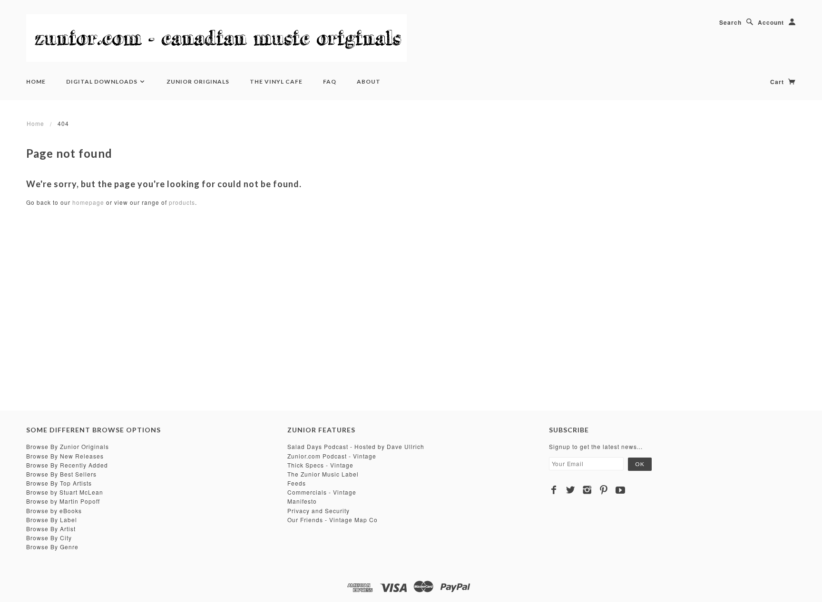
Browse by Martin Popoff (63, 501)
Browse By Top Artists (59, 483)
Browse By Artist (51, 529)
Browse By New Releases (65, 456)
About (369, 81)
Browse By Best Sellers (61, 474)
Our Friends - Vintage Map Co (332, 520)
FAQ (329, 81)
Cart (778, 81)
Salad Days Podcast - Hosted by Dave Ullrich (355, 446)
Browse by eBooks (54, 510)
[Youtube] (621, 490)
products (182, 202)
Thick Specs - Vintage (320, 465)
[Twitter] (571, 490)
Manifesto (302, 501)
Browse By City (49, 538)
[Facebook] (554, 490)
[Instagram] (587, 490)
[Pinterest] (604, 490)
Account (771, 22)
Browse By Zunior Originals (67, 446)
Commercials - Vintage (321, 492)
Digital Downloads (102, 81)
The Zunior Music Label (323, 474)
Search (730, 22)
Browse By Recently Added (67, 465)
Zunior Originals (197, 81)
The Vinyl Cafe (276, 81)
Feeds (296, 483)
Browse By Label (51, 520)
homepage (88, 202)
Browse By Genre (52, 547)
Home (36, 81)
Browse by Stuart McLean (64, 492)
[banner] (216, 38)
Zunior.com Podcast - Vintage (331, 456)
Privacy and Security (318, 510)
